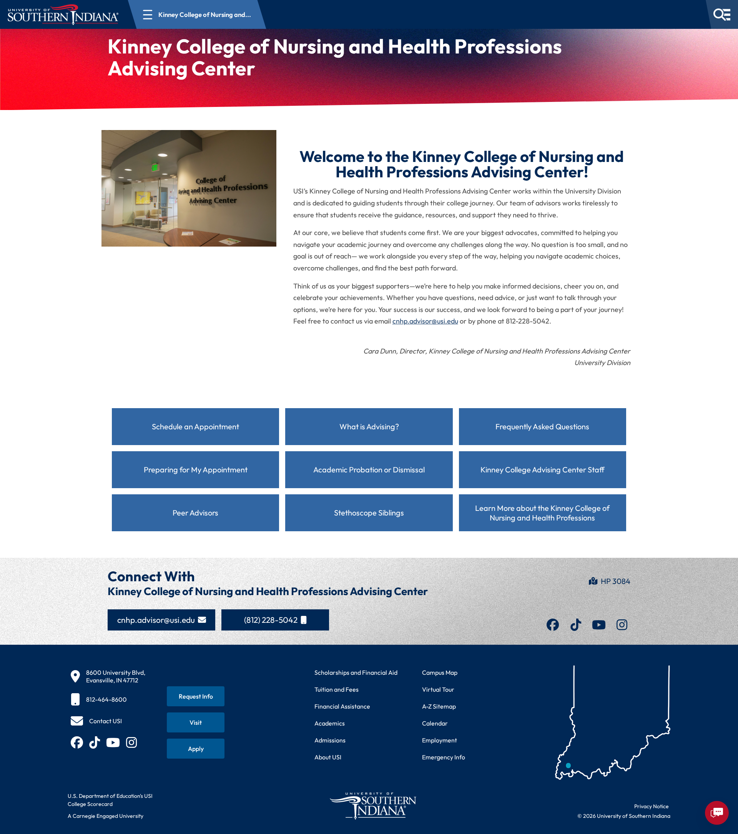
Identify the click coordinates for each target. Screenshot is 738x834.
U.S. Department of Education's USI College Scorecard (110, 799)
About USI (327, 757)
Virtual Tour (438, 689)
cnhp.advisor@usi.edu (425, 321)
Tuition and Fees (336, 689)
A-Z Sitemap (439, 706)
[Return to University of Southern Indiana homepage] (373, 805)
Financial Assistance (342, 706)
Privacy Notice (651, 806)
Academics (329, 723)
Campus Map (439, 672)
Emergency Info (443, 757)
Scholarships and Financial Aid (355, 672)
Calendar (435, 723)
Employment (439, 740)
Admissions (330, 740)
